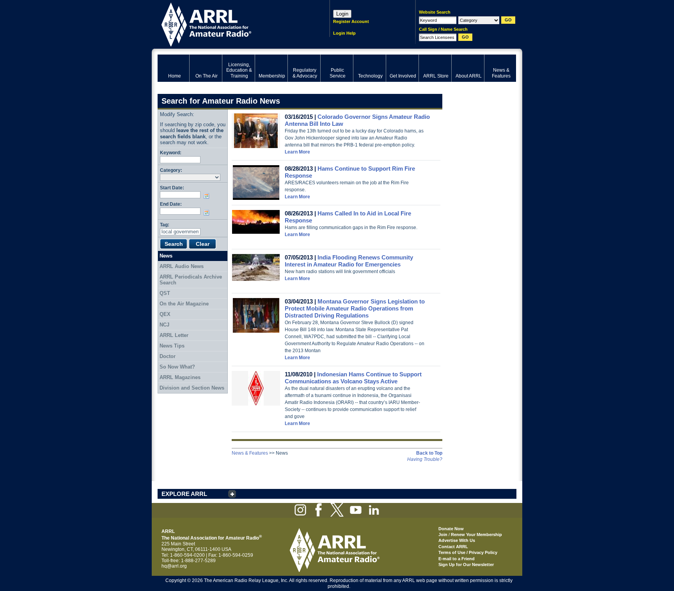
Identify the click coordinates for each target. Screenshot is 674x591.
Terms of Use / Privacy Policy (467, 552)
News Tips (172, 346)
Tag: (164, 224)
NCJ (164, 325)
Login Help (344, 33)
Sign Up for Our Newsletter (466, 564)
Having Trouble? (424, 459)
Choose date (208, 196)
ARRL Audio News (182, 266)
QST (165, 293)
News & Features (250, 453)
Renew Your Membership (476, 534)
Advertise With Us (456, 540)
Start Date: (172, 187)
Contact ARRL (453, 546)
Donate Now (451, 528)
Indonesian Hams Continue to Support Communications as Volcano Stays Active (353, 378)
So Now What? (177, 367)
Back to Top (429, 453)
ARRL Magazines (180, 377)
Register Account (351, 21)
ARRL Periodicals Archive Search (191, 280)
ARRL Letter (174, 335)
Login (342, 14)
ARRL (233, 23)
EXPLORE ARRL (184, 493)
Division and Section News (192, 388)
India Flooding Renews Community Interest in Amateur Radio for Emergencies (349, 261)
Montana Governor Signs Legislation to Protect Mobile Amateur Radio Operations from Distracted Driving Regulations (355, 308)
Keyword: (170, 152)
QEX (165, 314)
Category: (171, 170)
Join (442, 534)
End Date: (171, 203)
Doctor (168, 356)
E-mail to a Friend (456, 558)
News (166, 256)
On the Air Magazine (184, 304)
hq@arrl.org (174, 566)
